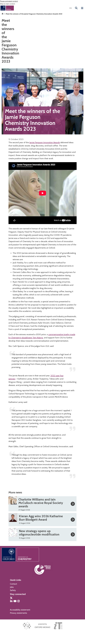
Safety (13, 590)
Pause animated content (9, 1)
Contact (13, 584)
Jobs (12, 587)
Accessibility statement (20, 610)
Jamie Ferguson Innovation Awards (44, 142)
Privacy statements (18, 613)
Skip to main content (7, 4)
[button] (70, 8)
